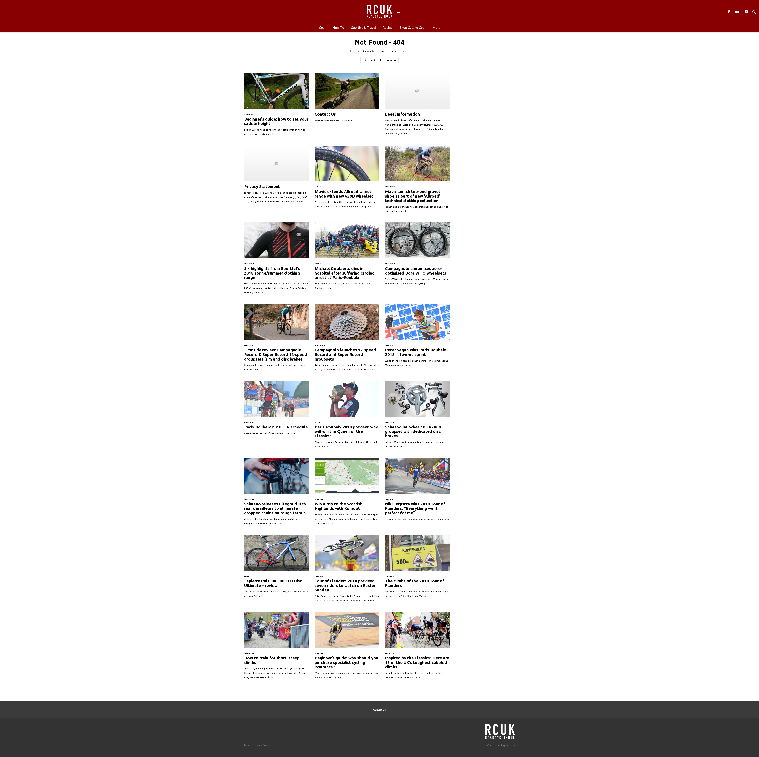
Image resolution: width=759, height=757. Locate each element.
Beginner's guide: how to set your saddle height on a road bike (276, 106)
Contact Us (347, 99)
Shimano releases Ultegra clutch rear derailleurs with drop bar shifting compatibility (276, 493)
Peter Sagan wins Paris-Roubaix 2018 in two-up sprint (417, 337)
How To (338, 27)
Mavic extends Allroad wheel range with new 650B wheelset (347, 179)
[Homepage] (500, 730)
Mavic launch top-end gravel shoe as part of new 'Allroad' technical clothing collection (417, 181)
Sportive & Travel (363, 27)
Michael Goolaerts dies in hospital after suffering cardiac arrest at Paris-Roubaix (347, 258)
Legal (247, 745)
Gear (322, 27)
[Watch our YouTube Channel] (737, 12)
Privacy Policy (261, 745)
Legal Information (417, 106)
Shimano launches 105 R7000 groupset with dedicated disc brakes (417, 416)
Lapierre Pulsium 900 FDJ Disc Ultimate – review (276, 568)
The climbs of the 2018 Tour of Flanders (417, 568)
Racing (388, 27)
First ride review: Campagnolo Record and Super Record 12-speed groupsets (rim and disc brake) (276, 339)
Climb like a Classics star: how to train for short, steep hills (276, 647)
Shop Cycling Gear (413, 27)
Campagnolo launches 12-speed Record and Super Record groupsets (347, 339)
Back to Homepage (382, 60)
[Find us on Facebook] (728, 12)
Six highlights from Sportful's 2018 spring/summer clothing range (276, 260)
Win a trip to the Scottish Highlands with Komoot (347, 493)
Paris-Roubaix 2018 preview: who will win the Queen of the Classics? (347, 416)
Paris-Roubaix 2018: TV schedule (276, 410)
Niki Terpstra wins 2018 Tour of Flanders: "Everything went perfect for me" (417, 491)
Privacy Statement (276, 176)
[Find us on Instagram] (746, 12)
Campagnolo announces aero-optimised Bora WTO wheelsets (417, 255)
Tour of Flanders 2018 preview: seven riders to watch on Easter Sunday (347, 570)
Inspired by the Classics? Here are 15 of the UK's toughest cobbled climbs (417, 647)
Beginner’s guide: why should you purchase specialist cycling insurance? (347, 647)
